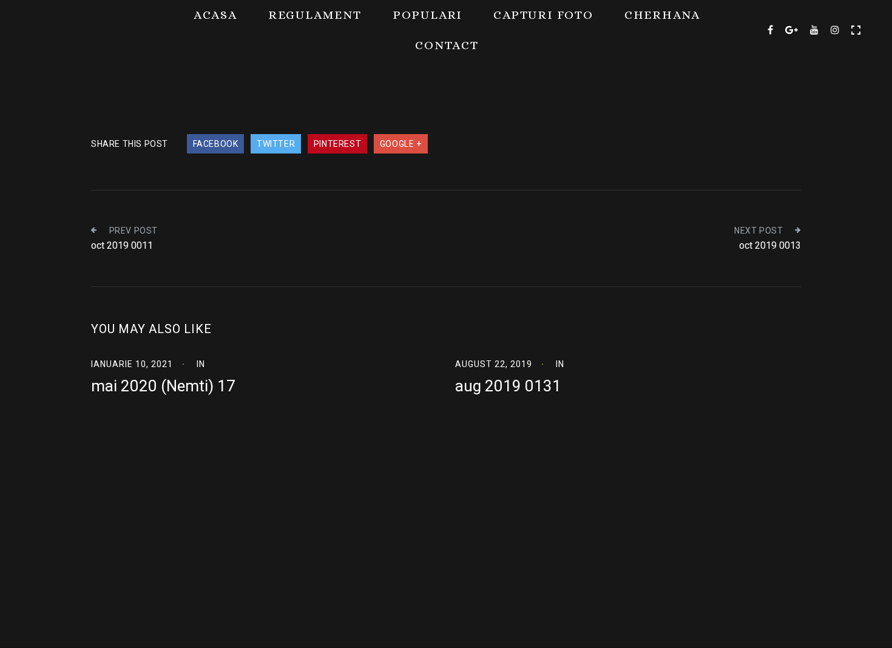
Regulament (315, 15)
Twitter (276, 144)
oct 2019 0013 (770, 245)
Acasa (215, 15)
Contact (447, 45)
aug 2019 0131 (508, 386)
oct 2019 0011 (122, 245)
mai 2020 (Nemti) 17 (163, 386)
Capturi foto (543, 15)
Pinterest (337, 144)
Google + (401, 144)
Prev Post (133, 230)
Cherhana (662, 15)
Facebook (215, 144)
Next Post (758, 230)
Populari (427, 15)
